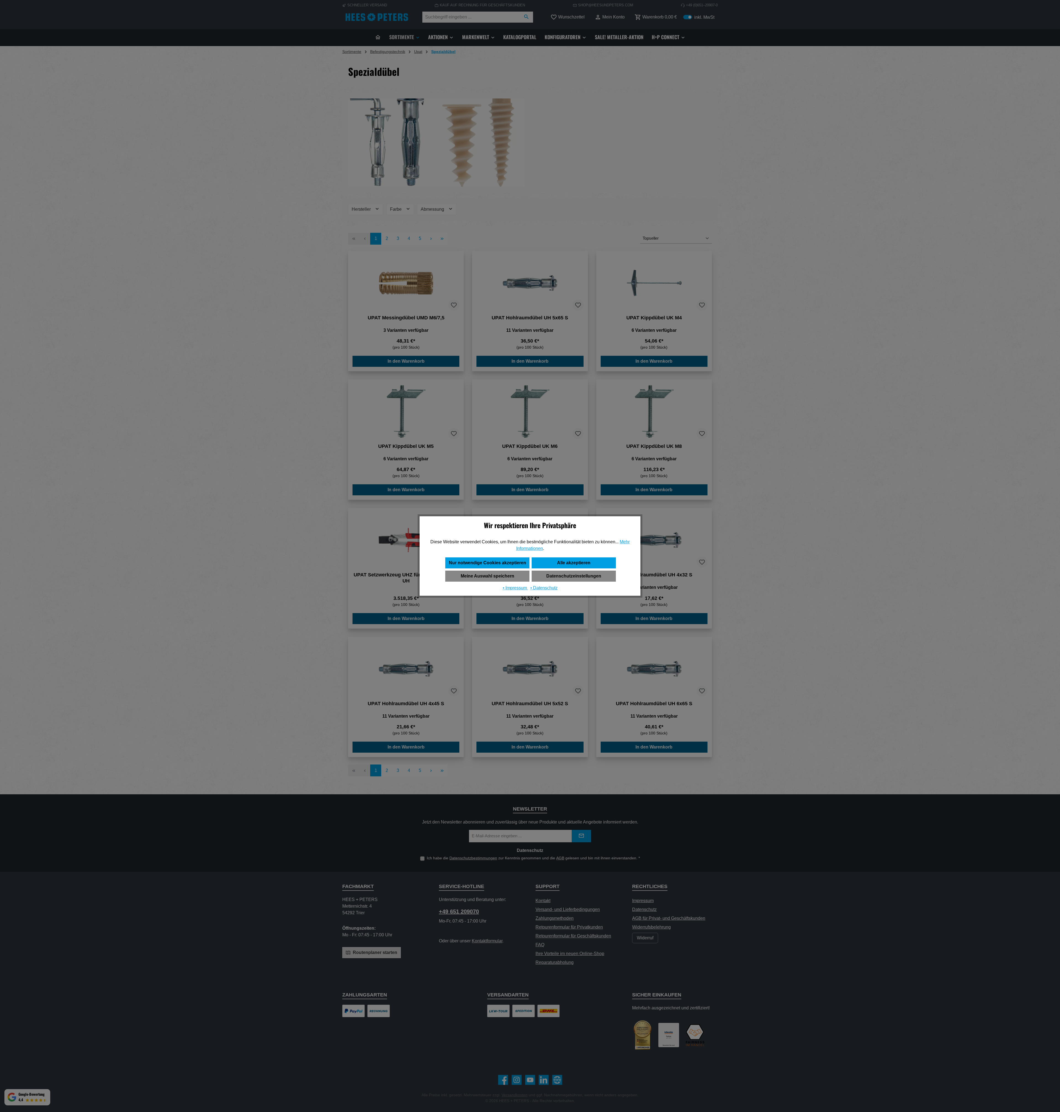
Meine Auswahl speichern (487, 576)
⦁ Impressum (515, 588)
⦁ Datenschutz (544, 588)
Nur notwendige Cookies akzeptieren (487, 562)
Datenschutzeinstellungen (573, 576)
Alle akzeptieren (573, 562)
